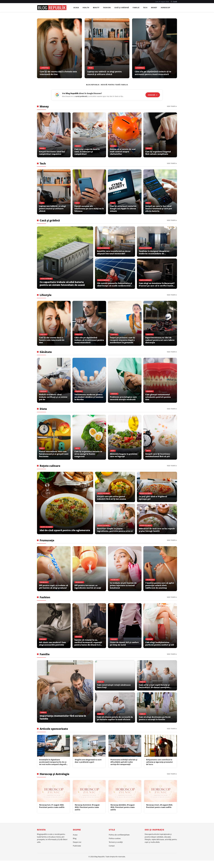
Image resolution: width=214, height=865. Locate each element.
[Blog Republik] (52, 7)
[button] (174, 1)
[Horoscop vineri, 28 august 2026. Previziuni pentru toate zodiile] (160, 791)
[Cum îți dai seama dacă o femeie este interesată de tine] (59, 48)
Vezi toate (171, 106)
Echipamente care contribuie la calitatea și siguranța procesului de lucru (159, 761)
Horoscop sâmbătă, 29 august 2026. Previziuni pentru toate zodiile (122, 807)
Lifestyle (44, 68)
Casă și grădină (121, 8)
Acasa (76, 8)
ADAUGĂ (152, 95)
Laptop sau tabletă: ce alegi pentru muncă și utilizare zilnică (104, 73)
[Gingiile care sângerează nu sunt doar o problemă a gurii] (89, 746)
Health (86, 8)
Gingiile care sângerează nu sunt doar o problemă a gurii (88, 760)
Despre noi (77, 842)
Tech (145, 8)
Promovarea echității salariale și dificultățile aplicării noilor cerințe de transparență (123, 761)
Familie (136, 8)
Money (154, 8)
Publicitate (77, 846)
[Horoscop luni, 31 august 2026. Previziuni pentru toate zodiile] (53, 791)
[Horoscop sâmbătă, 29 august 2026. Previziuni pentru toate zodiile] (124, 791)
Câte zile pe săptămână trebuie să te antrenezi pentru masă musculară (153, 73)
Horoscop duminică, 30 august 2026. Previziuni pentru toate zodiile (87, 807)
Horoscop (165, 8)
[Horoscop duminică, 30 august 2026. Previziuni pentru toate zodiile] (89, 791)
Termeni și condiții (116, 842)
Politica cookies (115, 838)
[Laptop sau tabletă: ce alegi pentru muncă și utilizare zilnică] (107, 48)
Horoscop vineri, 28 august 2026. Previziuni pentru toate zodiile (159, 806)
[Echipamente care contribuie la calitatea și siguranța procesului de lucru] (160, 746)
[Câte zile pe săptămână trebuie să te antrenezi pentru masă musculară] (154, 48)
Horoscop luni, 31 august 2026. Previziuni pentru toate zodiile (51, 806)
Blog (74, 838)
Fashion (107, 8)
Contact (112, 846)
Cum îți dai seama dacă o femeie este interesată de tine (58, 73)
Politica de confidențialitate (119, 835)
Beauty (96, 8)
